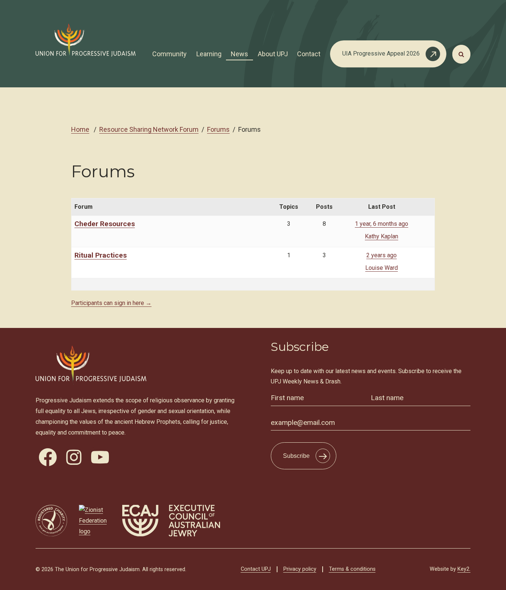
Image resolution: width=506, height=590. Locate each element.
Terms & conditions (352, 569)
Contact (308, 54)
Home (80, 129)
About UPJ (273, 54)
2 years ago (381, 255)
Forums (218, 129)
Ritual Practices (100, 255)
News (239, 54)
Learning (209, 54)
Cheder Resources (104, 223)
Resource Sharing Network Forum (149, 129)
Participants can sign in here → (111, 302)
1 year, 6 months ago (381, 223)
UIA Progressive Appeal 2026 (381, 53)
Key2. (463, 569)
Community (169, 54)
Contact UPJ (256, 569)
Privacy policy (299, 569)
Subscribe (296, 456)
